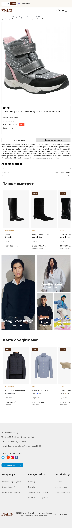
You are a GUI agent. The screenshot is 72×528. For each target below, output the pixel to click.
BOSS (34, 230)
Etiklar (31, 17)
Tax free (59, 482)
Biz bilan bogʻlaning (10, 433)
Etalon (13, 4)
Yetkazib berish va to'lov (38, 492)
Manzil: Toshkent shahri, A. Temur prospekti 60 (21, 446)
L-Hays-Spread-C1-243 (40, 390)
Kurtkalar (8, 398)
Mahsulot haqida (19, 140)
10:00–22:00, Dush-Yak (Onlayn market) (18, 437)
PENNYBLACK (10, 230)
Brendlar (32, 487)
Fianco (7, 234)
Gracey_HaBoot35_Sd (40, 234)
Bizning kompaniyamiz (11, 482)
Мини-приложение (11, 465)
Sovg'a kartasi (61, 487)
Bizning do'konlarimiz (11, 492)
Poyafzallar (22, 17)
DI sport (6, 4)
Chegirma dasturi (63, 492)
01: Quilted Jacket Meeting (15, 390)
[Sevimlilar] (63, 11)
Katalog (14, 17)
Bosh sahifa (5, 17)
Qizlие (68, 168)
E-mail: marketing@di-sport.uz (14, 442)
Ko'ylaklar (35, 398)
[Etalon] (7, 10)
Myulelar (63, 398)
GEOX (38, 17)
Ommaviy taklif (8, 487)
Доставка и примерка (53, 140)
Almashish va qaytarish (38, 498)
